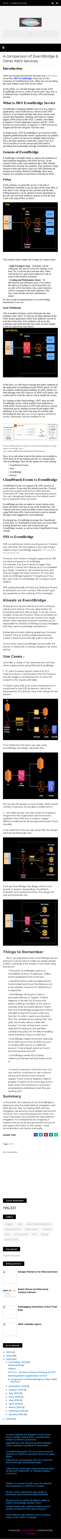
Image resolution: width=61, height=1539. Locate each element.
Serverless (52, 75)
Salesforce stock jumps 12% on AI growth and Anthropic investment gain (29, 1461)
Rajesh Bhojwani (11, 1255)
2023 (9, 1352)
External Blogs (16, 1365)
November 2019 (17, 1386)
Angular (8, 1224)
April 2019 (14, 1403)
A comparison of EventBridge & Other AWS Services (32, 1380)
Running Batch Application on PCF (27, 1375)
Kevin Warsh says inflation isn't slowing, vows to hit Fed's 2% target (28, 1516)
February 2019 (17, 1411)
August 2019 (16, 1389)
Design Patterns (12, 1229)
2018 (8, 1418)
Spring (44, 1234)
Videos (12, 1368)
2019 (8, 1359)
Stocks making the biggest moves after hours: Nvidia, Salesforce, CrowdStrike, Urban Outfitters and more (28, 1437)
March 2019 (15, 1407)
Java (7, 1234)
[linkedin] (57, 3)
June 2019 (14, 1397)
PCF (34, 1234)
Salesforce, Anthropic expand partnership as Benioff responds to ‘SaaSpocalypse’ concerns (30, 1471)
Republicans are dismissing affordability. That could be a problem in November (29, 1444)
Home (5, 3)
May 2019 (14, 1400)
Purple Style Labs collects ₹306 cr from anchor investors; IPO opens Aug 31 (28, 1507)
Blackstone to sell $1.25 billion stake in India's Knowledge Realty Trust (28, 1501)
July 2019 (14, 1393)
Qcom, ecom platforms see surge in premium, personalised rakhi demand (27, 1493)
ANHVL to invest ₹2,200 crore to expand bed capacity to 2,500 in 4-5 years (28, 1484)
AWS (10, 1144)
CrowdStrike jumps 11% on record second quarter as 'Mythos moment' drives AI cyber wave (30, 1454)
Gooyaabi (30, 1533)
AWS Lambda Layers (29, 1324)
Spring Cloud (11, 1239)
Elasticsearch (31, 1229)
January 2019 (16, 1414)
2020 (9, 1355)
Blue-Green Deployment (39, 1224)
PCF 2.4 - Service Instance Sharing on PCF (32, 1372)
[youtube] (52, 3)
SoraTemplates (28, 1530)
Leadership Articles (19, 3)
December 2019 (18, 1362)
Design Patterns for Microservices (38, 1271)
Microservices (21, 1234)
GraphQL (47, 1229)
